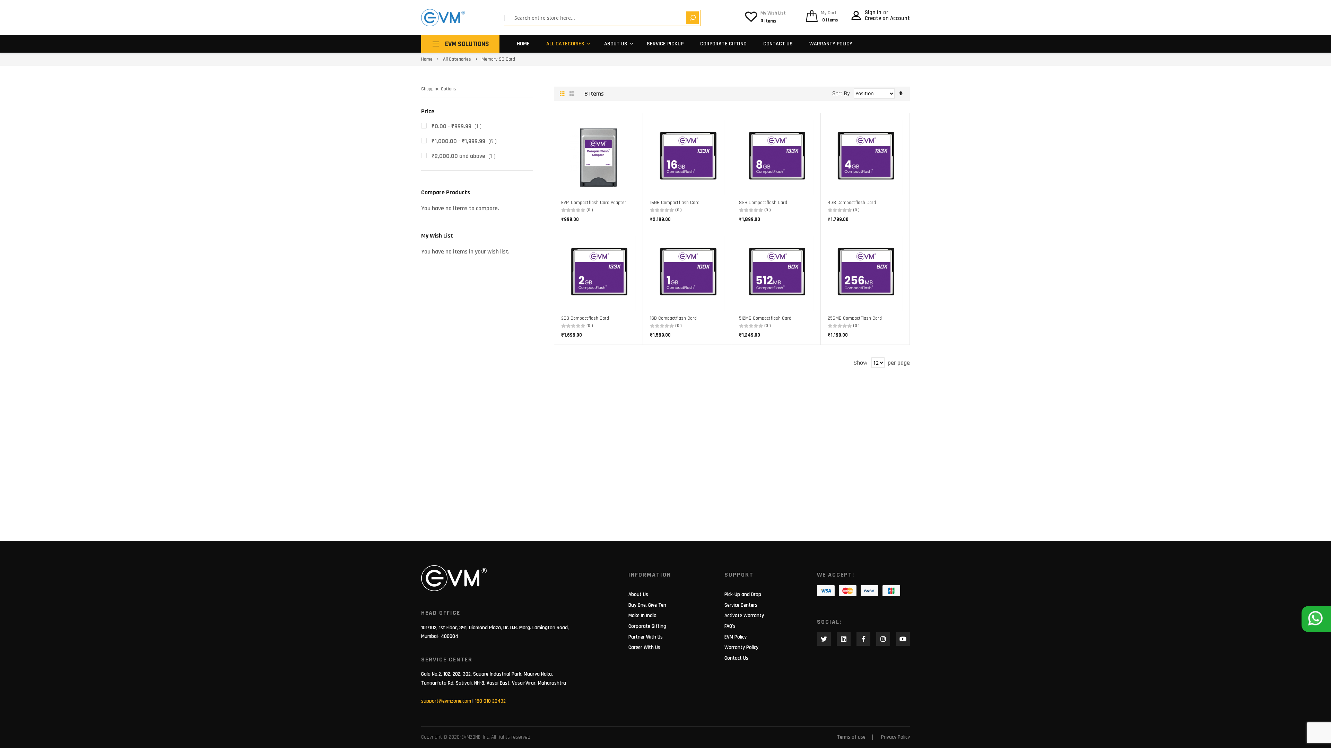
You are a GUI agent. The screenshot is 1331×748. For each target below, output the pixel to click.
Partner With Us (645, 637)
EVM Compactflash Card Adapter (593, 202)
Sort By (841, 93)
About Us (638, 594)
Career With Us (644, 647)
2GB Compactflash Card (585, 318)
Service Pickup (665, 43)
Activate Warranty (744, 615)
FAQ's (730, 626)
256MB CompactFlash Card (855, 318)
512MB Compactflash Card (765, 318)
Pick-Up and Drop (742, 594)
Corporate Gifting (723, 43)
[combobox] (597, 18)
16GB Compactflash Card (674, 202)
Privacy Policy (895, 737)
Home (523, 43)
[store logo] (443, 17)
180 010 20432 (490, 701)
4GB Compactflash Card (852, 202)
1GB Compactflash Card (673, 318)
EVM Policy (735, 637)
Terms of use (851, 737)
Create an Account (887, 18)
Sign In (874, 12)
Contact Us (778, 43)
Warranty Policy (830, 43)
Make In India (642, 615)
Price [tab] (427, 111)
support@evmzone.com (446, 701)
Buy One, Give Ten (647, 605)
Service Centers (740, 605)
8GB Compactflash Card (763, 202)
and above (465, 156)
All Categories (565, 43)
